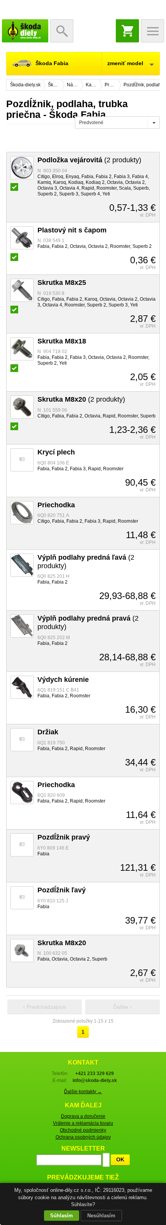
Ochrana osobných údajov (83, 1137)
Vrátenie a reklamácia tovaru (83, 1123)
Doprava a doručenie (83, 1116)
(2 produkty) (89, 160)
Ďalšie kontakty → (83, 1091)
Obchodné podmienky (83, 1130)
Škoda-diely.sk (25, 30)
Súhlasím (61, 1215)
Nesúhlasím (101, 1215)
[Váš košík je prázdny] (127, 30)
